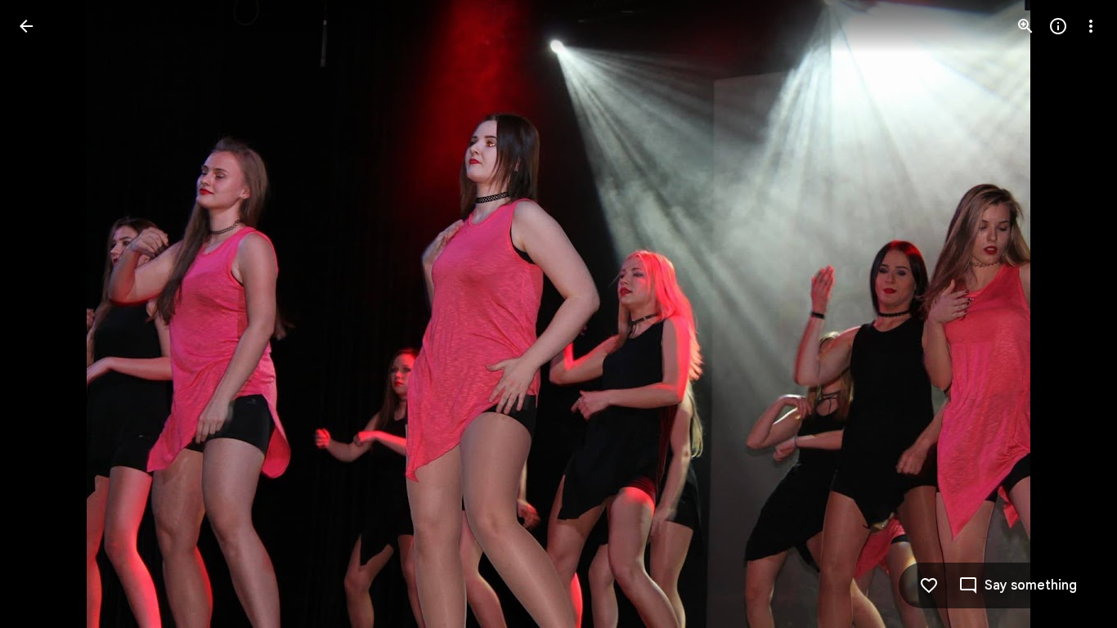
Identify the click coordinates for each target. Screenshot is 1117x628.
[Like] (929, 585)
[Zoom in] (1025, 26)
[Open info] (1058, 26)
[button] (46, 314)
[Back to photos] (26, 26)
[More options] (1090, 26)
